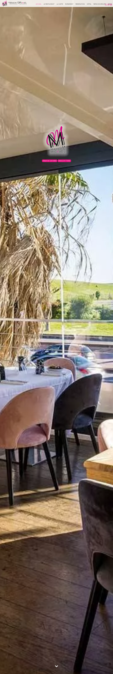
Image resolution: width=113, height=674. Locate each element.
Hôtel (89, 4)
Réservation (80, 4)
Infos (110, 4)
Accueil (38, 4)
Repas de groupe (99, 4)
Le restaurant (49, 4)
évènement (69, 4)
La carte (60, 4)
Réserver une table (49, 161)
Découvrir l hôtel (64, 161)
